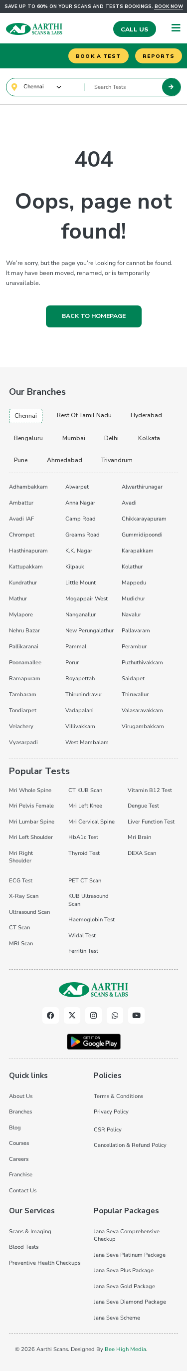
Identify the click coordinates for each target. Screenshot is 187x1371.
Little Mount (80, 582)
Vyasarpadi (23, 742)
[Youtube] (136, 1015)
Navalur (131, 614)
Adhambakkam (28, 487)
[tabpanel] (93, 613)
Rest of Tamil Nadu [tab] (84, 415)
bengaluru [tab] (28, 438)
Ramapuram (24, 678)
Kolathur (132, 566)
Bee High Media (125, 1349)
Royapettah (80, 678)
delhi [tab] (111, 438)
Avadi (129, 503)
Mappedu (134, 582)
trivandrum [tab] (117, 460)
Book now (169, 6)
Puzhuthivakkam (142, 662)
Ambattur (21, 503)
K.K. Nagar (78, 550)
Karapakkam (138, 550)
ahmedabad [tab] (64, 460)
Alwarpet (77, 487)
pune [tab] (20, 460)
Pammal (75, 646)
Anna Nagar (80, 503)
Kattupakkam (26, 566)
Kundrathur (23, 582)
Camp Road (80, 519)
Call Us (134, 29)
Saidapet (133, 678)
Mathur (18, 598)
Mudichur (133, 598)
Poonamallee (25, 662)
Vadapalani (79, 710)
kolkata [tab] (149, 438)
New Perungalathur (89, 630)
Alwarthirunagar (142, 487)
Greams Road (82, 535)
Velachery (21, 726)
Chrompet (21, 535)
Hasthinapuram (28, 550)
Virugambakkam (143, 726)
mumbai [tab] (73, 438)
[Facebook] (50, 1015)
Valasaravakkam (142, 710)
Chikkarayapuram (144, 519)
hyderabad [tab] (146, 415)
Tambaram (22, 694)
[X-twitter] (72, 1015)
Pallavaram (136, 630)
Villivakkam (80, 726)
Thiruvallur (135, 694)
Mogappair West (86, 598)
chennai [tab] (25, 416)
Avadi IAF (21, 519)
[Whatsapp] (115, 1015)
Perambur (134, 646)
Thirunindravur (83, 694)
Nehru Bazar (24, 630)
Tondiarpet (22, 710)
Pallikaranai (23, 646)
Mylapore (21, 614)
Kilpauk (74, 566)
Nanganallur (80, 614)
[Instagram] (93, 1015)
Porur (72, 662)
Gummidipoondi (142, 535)
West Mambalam (87, 742)
